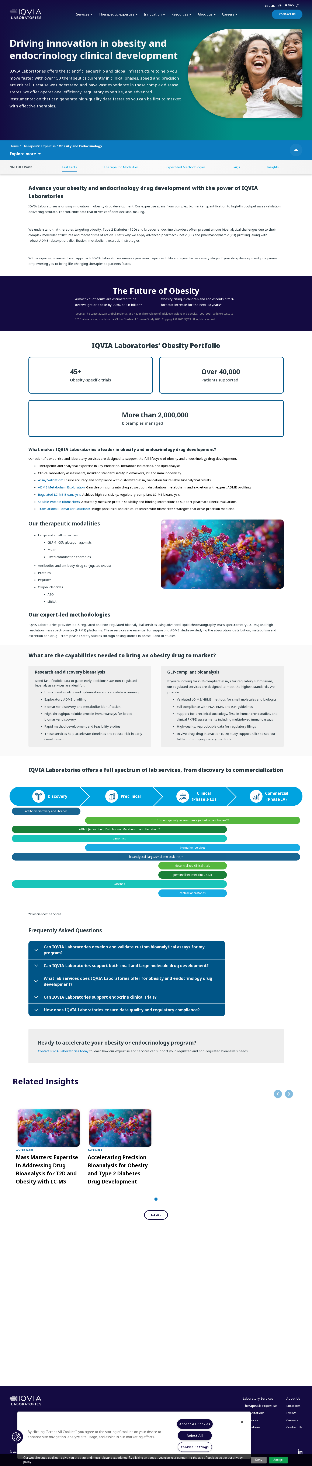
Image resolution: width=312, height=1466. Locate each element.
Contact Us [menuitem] (294, 1427)
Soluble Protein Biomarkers (59, 502)
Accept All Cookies (194, 1424)
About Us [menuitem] (293, 1398)
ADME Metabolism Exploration (61, 487)
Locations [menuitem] (293, 1405)
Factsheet (95, 1150)
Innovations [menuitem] (251, 1427)
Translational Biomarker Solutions (63, 509)
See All (156, 1215)
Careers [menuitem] (292, 1420)
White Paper (25, 1150)
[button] (16, 1437)
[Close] (242, 1422)
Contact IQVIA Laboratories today (63, 1051)
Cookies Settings (195, 1447)
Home (15, 146)
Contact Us (287, 14)
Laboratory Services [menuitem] (258, 1398)
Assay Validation (50, 480)
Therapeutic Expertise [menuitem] (260, 1405)
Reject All (195, 1435)
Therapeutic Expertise (39, 146)
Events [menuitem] (291, 1413)
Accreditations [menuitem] (253, 1413)
